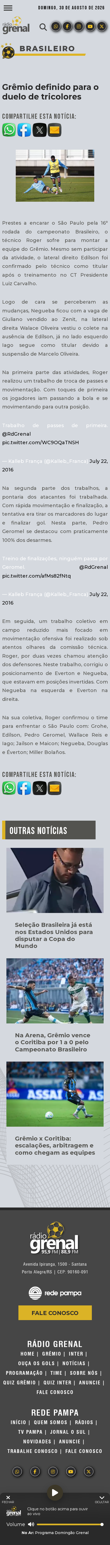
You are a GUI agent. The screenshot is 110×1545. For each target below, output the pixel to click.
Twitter (101, 26)
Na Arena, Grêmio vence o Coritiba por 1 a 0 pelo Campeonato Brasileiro (52, 1042)
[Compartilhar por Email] (55, 129)
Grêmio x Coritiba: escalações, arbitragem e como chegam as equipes (55, 1145)
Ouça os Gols (36, 1364)
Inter (76, 1354)
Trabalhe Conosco (32, 1451)
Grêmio (51, 1354)
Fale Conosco (55, 1313)
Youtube (90, 26)
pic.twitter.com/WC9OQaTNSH (40, 443)
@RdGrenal (16, 434)
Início (18, 1422)
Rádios (84, 1422)
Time (56, 1373)
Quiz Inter (58, 1383)
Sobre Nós (84, 1373)
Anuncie (90, 1383)
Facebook (67, 26)
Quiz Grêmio (19, 1383)
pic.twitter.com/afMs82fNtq (36, 576)
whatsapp (55, 26)
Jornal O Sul (68, 1432)
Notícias (74, 1364)
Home (28, 1354)
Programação (24, 1373)
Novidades (37, 1442)
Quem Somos (51, 1422)
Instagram (78, 26)
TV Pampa (30, 1432)
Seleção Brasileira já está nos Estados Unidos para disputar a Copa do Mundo (54, 935)
